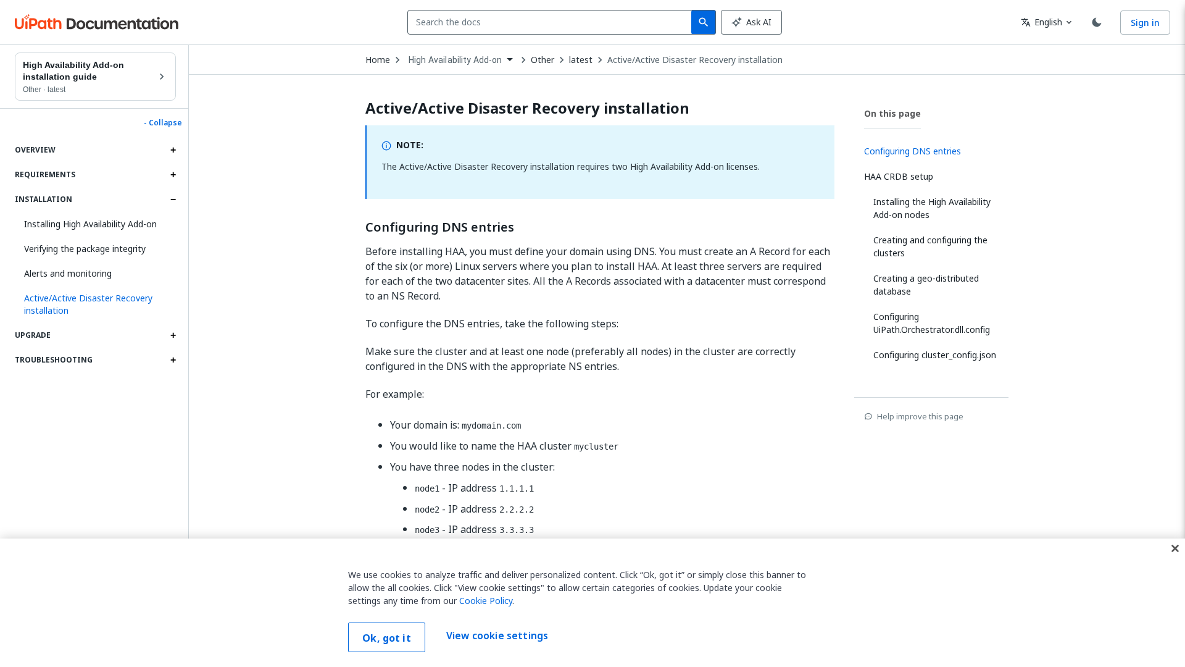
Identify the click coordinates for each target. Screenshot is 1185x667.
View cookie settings (497, 636)
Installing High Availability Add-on (90, 223)
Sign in (1145, 22)
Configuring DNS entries (439, 227)
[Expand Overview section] (173, 150)
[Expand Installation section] (173, 199)
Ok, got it (386, 638)
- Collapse (163, 122)
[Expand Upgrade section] (173, 335)
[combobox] (552, 22)
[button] (95, 304)
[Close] (1175, 548)
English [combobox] (1041, 21)
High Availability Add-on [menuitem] (455, 60)
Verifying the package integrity (85, 248)
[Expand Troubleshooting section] (173, 360)
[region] (592, 603)
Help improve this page (920, 416)
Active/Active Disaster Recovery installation (695, 60)
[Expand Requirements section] (173, 174)
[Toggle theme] (1096, 22)
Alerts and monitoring (68, 273)
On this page (892, 113)
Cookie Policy (485, 600)
